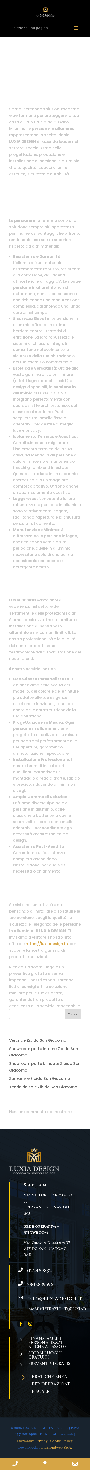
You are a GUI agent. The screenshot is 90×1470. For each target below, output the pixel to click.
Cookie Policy (61, 1441)
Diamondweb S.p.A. (56, 1447)
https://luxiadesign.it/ (47, 943)
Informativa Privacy (31, 1441)
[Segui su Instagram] (30, 1323)
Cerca (73, 1014)
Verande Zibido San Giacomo (38, 1040)
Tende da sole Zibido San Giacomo (43, 1087)
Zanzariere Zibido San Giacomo (39, 1078)
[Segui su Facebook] (20, 1323)
